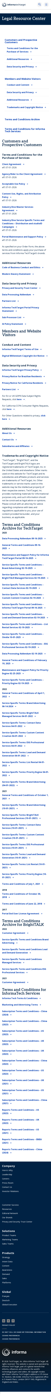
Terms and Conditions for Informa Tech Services (25, 130)
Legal (4, 1328)
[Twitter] (8, 1320)
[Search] (39, 4)
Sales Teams (8, 1243)
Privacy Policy (8, 1325)
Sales (4, 1278)
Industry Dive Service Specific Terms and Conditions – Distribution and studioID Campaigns (23, 223)
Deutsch (6, 1300)
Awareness (7, 1270)
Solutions (8, 1231)
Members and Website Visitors (23, 78)
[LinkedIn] (3, 1320)
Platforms (6, 1282)
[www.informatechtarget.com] (15, 4)
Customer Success (10, 1205)
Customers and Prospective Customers (21, 41)
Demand (6, 1274)
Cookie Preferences (11, 1335)
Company (8, 1166)
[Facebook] (13, 1320)
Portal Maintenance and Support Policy (22, 236)
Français (5, 1296)
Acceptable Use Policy (13, 183)
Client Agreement (11, 164)
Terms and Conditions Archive (22, 119)
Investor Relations (10, 1191)
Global (6, 1292)
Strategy (6, 1257)
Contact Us (7, 1187)
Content (5, 1265)
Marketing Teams (10, 1239)
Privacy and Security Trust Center (17, 1221)
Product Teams (9, 1235)
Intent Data (7, 1261)
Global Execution (9, 1304)
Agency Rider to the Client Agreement (22, 174)
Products (8, 1253)
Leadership (7, 1174)
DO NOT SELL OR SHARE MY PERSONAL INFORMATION (24, 1332)
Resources (7, 1209)
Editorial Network (10, 1213)
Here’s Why (7, 1170)
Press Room (7, 1182)
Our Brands (7, 1217)
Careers (5, 1178)
